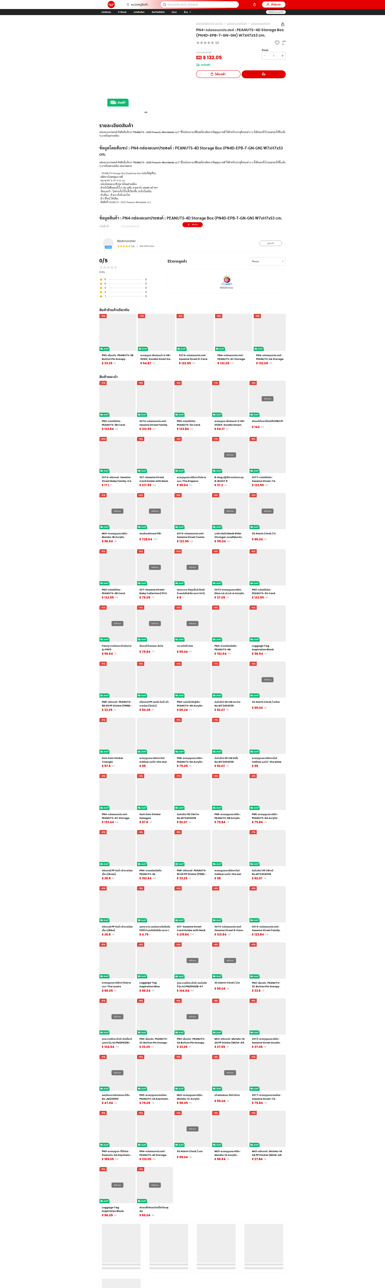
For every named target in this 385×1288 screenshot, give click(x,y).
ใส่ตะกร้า (220, 74)
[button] (276, 12)
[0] (254, 5)
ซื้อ (263, 74)
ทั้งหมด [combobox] (255, 261)
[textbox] (192, 201)
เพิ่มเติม (195, 224)
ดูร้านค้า (270, 243)
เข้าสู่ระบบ (276, 4)
